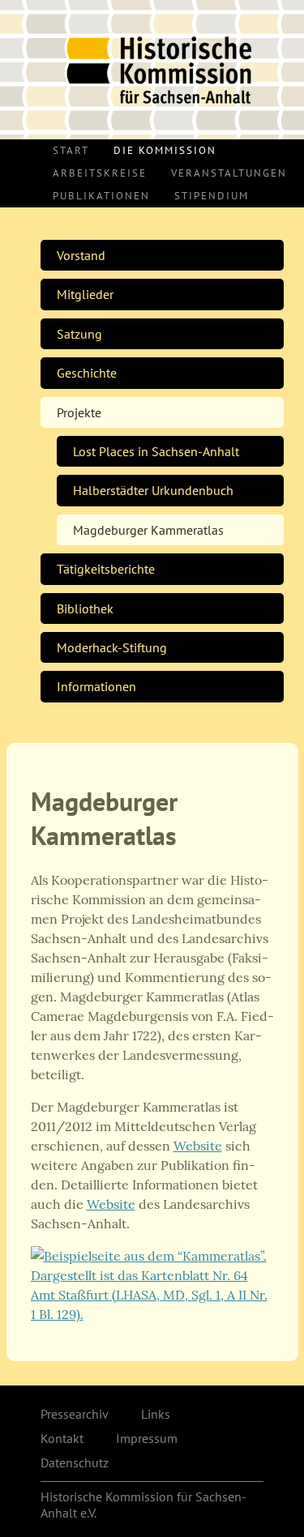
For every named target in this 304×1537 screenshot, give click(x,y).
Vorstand (81, 255)
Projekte (79, 412)
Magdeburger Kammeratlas (148, 530)
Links (155, 1414)
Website (197, 1146)
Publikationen (101, 196)
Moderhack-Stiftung (112, 647)
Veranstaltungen (229, 173)
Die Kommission (164, 150)
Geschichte (87, 373)
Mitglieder (85, 294)
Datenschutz (75, 1462)
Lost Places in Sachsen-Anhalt (156, 451)
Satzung (79, 334)
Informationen (96, 686)
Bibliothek (85, 608)
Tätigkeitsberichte (106, 569)
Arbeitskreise (100, 173)
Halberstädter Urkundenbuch (153, 490)
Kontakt (62, 1438)
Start (71, 150)
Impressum (147, 1438)
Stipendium (211, 196)
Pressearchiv (75, 1414)
